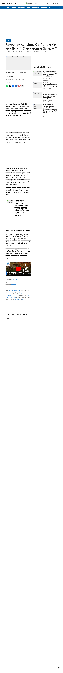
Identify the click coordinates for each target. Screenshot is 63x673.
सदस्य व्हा (15, 279)
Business (18, 292)
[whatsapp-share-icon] (7, 86)
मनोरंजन (14, 8)
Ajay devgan (10, 314)
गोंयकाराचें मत (35, 8)
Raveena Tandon (22, 314)
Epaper (51, 8)
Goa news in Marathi (15, 290)
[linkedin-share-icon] (16, 86)
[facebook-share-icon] (13, 86)
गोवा (8, 8)
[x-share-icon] (10, 86)
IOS (23, 299)
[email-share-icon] (19, 86)
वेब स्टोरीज (44, 8)
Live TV (47, 3)
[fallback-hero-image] (37, 73)
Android (17, 299)
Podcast (55, 3)
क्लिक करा (13, 285)
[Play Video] (18, 269)
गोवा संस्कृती (21, 8)
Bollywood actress (12, 319)
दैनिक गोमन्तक (9, 76)
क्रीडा (28, 8)
